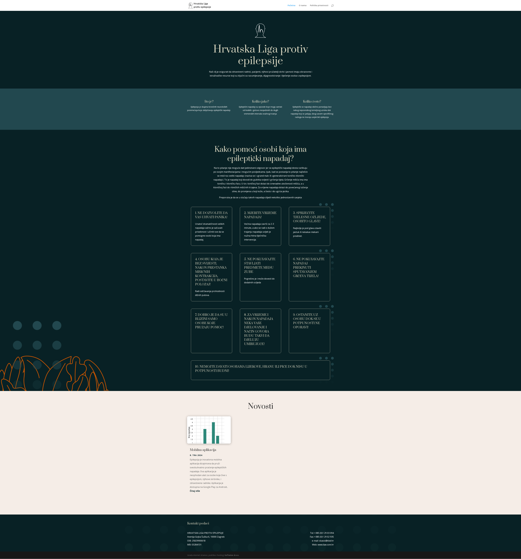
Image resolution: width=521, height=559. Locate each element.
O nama (302, 5)
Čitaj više (195, 490)
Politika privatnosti (319, 5)
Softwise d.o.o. (232, 555)
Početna (291, 5)
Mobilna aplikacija (203, 450)
